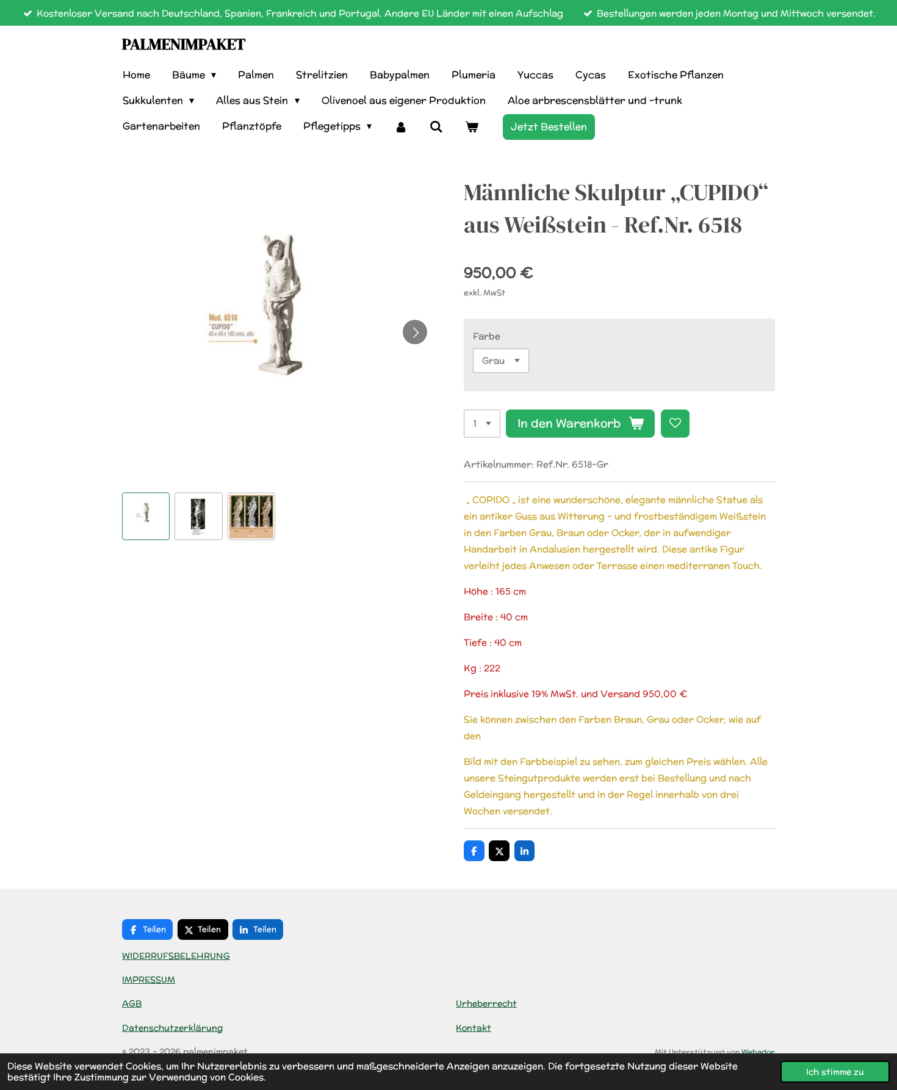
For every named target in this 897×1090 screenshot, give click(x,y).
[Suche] (436, 127)
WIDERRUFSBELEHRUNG (176, 956)
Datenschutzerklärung (172, 1028)
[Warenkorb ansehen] (471, 127)
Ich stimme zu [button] (835, 1072)
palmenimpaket (183, 44)
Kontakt (473, 1028)
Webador (758, 1052)
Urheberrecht (486, 1003)
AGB (132, 1003)
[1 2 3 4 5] (482, 424)
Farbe (486, 336)
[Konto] (400, 127)
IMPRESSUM (148, 979)
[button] (146, 516)
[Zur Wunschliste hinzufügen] (675, 424)
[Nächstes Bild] (415, 332)
